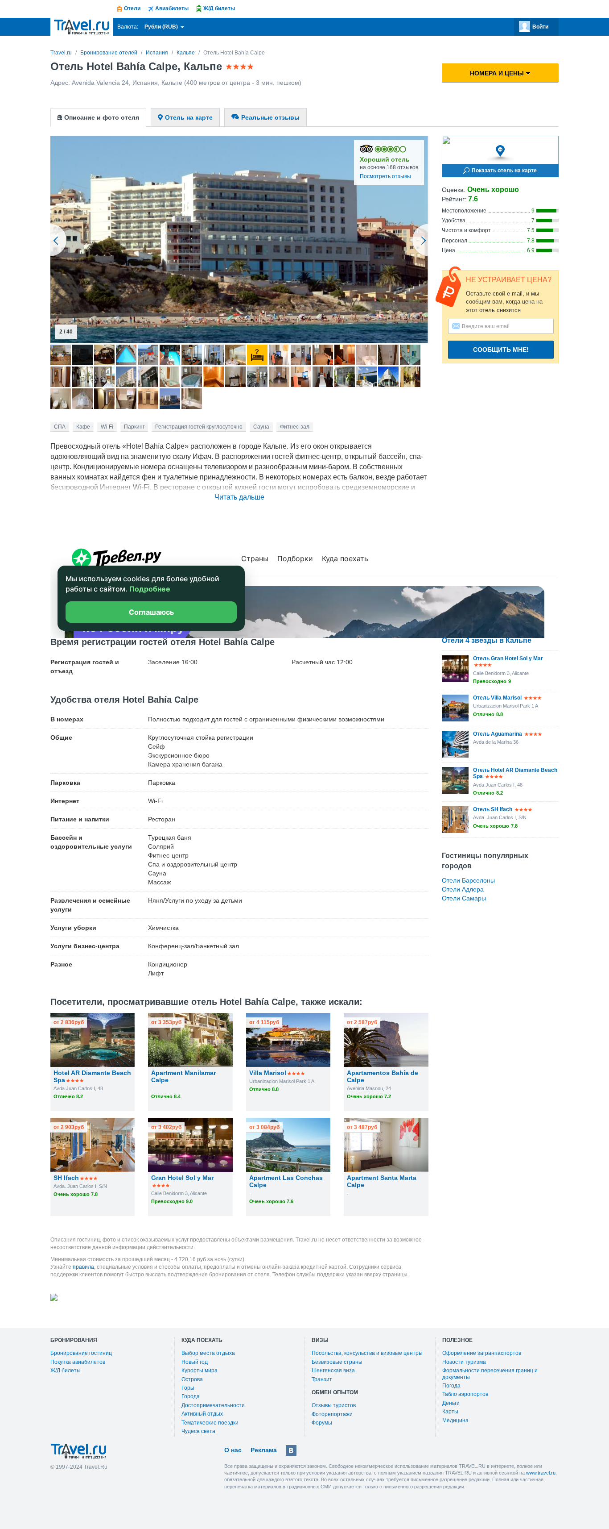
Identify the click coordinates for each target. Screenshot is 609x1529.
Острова (192, 1379)
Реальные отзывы (270, 117)
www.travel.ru (541, 1472)
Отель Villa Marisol (497, 698)
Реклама (264, 1450)
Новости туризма (464, 1362)
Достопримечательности (213, 1405)
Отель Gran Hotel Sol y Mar (508, 658)
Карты (450, 1411)
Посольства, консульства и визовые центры (367, 1353)
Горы (187, 1388)
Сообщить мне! (501, 349)
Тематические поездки (210, 1423)
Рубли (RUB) (161, 27)
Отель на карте (189, 117)
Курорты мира (199, 1370)
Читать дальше (239, 497)
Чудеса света (198, 1431)
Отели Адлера (463, 889)
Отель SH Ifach (492, 809)
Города (190, 1396)
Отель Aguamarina (497, 734)
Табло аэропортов (465, 1394)
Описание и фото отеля (101, 117)
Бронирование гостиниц (81, 1353)
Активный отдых (202, 1414)
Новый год (194, 1362)
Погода (451, 1386)
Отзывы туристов (334, 1405)
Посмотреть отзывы (385, 176)
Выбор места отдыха (208, 1353)
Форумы (322, 1423)
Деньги (451, 1403)
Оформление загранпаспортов (481, 1353)
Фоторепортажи (332, 1414)
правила (83, 1267)
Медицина (455, 1420)
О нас (233, 1450)
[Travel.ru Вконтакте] (291, 1450)
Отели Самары (464, 898)
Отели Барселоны (468, 880)
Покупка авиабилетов (77, 1362)
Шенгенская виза (333, 1370)
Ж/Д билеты (65, 1370)
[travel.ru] (81, 27)
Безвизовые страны (337, 1362)
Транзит (322, 1379)
